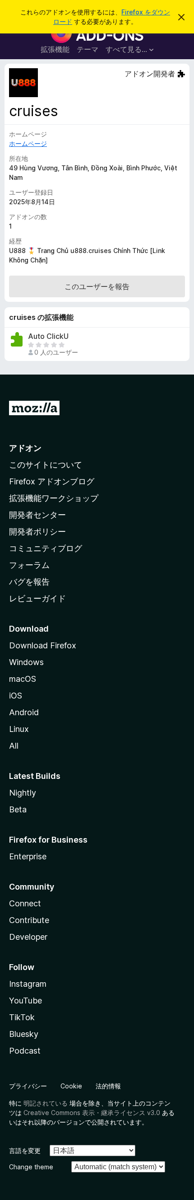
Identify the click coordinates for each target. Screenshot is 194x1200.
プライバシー (28, 1086)
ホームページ (28, 143)
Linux (19, 729)
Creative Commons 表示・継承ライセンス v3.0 (91, 1112)
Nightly (22, 792)
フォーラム (29, 565)
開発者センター (37, 515)
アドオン (25, 448)
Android (24, 712)
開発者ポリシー (37, 531)
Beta (18, 809)
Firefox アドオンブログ (51, 481)
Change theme (31, 1167)
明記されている (45, 1103)
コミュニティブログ (45, 548)
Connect (25, 903)
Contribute (29, 920)
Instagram (27, 984)
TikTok (22, 1017)
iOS (15, 695)
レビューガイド (37, 598)
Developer (28, 937)
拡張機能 (55, 49)
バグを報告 (29, 581)
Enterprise (27, 856)
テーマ (87, 49)
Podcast (25, 1050)
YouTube (25, 1000)
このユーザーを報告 (97, 286)
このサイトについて (45, 464)
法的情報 (108, 1086)
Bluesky (23, 1034)
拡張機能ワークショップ (53, 498)
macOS (22, 679)
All (13, 745)
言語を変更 (25, 1150)
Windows (26, 662)
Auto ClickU (48, 336)
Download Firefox (42, 645)
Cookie (71, 1086)
